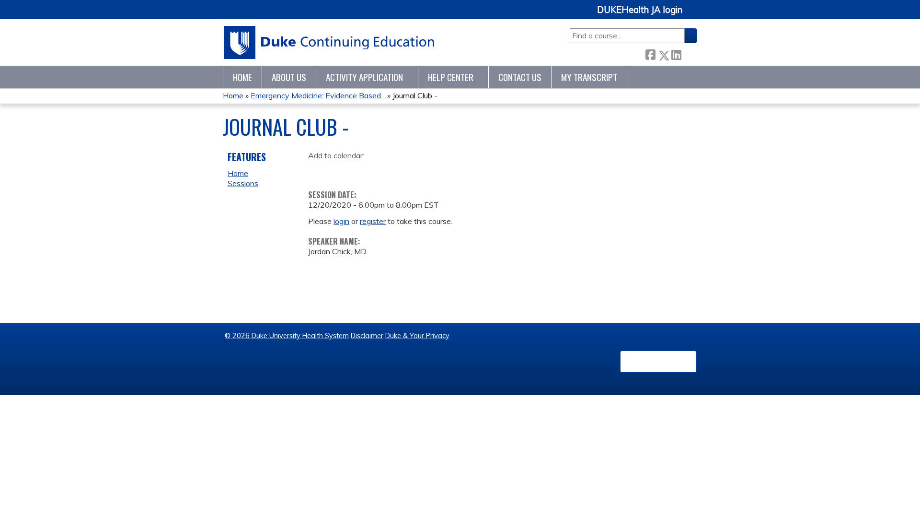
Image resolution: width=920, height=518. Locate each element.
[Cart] (693, 15)
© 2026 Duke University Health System (287, 335)
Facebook (650, 53)
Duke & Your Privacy (417, 335)
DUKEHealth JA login (639, 10)
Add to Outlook (384, 170)
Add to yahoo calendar (339, 170)
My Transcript (589, 77)
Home (242, 77)
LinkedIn (676, 53)
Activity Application (364, 77)
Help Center (450, 77)
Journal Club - (414, 95)
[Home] (329, 42)
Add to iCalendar (361, 170)
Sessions (243, 183)
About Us (289, 77)
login (341, 221)
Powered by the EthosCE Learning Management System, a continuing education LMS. (658, 361)
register (373, 221)
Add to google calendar (318, 170)
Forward (689, 53)
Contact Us (519, 77)
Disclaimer (367, 335)
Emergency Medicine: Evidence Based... (318, 95)
